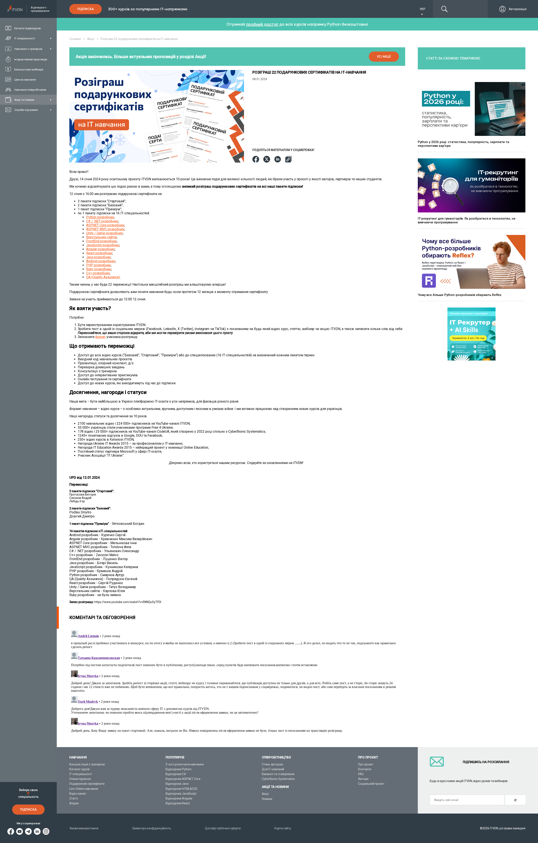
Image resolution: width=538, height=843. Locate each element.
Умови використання (83, 828)
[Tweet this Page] (266, 159)
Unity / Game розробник (104, 233)
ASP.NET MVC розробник (105, 229)
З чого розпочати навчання (185, 764)
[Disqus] (237, 681)
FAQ (361, 774)
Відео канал (77, 793)
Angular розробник (100, 249)
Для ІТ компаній (273, 769)
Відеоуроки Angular (179, 798)
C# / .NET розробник (102, 221)
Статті (73, 798)
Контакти (364, 769)
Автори (363, 779)
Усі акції (384, 56)
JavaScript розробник (102, 245)
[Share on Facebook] (255, 159)
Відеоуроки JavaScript (181, 793)
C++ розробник (98, 273)
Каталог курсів (79, 769)
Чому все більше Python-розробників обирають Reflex (459, 295)
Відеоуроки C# (176, 774)
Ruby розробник (98, 269)
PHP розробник (98, 265)
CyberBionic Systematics (278, 779)
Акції (265, 793)
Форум (74, 803)
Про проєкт (365, 764)
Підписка (28, 809)
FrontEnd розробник (101, 241)
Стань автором (272, 764)
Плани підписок (80, 779)
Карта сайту (282, 828)
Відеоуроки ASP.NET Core (183, 779)
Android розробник (100, 261)
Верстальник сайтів (101, 237)
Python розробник (100, 217)
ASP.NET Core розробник (105, 225)
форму (100, 337)
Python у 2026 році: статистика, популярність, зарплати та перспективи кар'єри (463, 144)
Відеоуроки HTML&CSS (181, 788)
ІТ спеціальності (80, 774)
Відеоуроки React (178, 803)
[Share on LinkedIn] (277, 159)
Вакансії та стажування (278, 774)
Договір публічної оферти (223, 828)
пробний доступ (262, 24)
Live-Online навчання (83, 788)
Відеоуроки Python (178, 769)
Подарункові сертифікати (86, 783)
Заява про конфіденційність (151, 828)
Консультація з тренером (87, 764)
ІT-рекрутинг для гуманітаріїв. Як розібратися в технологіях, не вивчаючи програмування (467, 220)
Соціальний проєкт (371, 783)
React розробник (99, 253)
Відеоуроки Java (177, 783)
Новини (267, 799)
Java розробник (98, 257)
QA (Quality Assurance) (103, 277)
